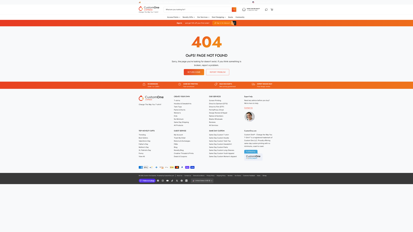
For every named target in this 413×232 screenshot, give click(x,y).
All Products (178, 125)
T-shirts (177, 100)
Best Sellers (143, 138)
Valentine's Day (144, 141)
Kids (175, 116)
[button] (272, 9)
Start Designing (218, 17)
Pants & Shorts (179, 110)
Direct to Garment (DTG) (218, 104)
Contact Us (248, 108)
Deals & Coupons (180, 156)
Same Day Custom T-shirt (219, 135)
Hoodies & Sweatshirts (182, 104)
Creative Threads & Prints (184, 153)
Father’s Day (143, 144)
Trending (142, 135)
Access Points (172, 17)
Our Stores (238, 175)
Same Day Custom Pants (218, 147)
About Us (179, 175)
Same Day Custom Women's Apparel (223, 156)
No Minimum (178, 119)
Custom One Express (150, 175)
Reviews (212, 122)
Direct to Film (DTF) (216, 107)
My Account (244, 2)
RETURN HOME (194, 72)
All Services (213, 125)
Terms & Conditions (198, 175)
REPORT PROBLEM (217, 72)
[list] (206, 85)
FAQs (176, 144)
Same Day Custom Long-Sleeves (221, 150)
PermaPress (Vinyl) (216, 110)
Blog (175, 147)
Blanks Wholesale (216, 119)
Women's (177, 113)
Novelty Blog (179, 150)
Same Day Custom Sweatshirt (220, 144)
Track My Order (180, 138)
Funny (141, 153)
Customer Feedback (249, 175)
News (258, 175)
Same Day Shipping (181, 122)
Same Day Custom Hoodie (219, 138)
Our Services (202, 17)
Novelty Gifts (188, 17)
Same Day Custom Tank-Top (220, 141)
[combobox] (200, 9)
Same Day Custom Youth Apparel (221, 153)
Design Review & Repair (218, 113)
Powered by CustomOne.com (165, 175)
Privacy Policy (210, 175)
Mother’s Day (144, 147)
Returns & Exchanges (182, 141)
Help (233, 2)
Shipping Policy (221, 175)
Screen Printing (215, 100)
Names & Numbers (216, 116)
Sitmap (265, 175)
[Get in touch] (266, 9)
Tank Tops (178, 107)
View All (142, 156)
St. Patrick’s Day (145, 150)
